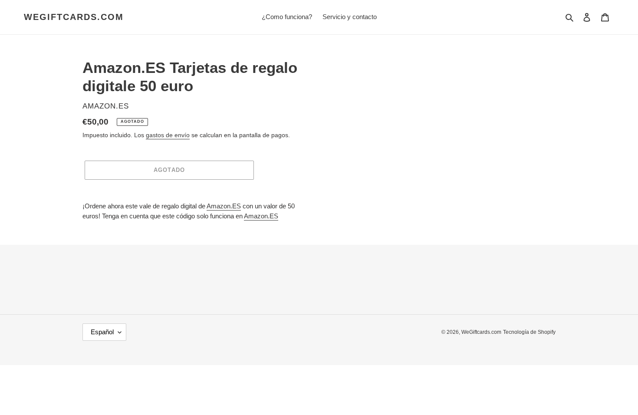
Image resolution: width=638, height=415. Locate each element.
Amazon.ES (224, 206)
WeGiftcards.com (74, 17)
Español (102, 332)
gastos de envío (168, 135)
